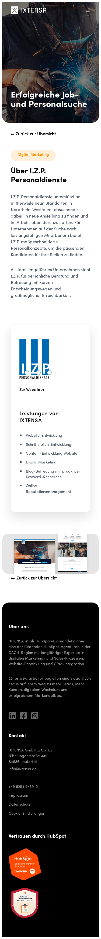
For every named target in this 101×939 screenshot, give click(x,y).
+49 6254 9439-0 (23, 787)
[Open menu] (87, 10)
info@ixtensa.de (23, 769)
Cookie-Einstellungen (27, 814)
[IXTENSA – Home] (28, 10)
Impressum (18, 796)
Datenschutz (19, 805)
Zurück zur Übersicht (36, 134)
